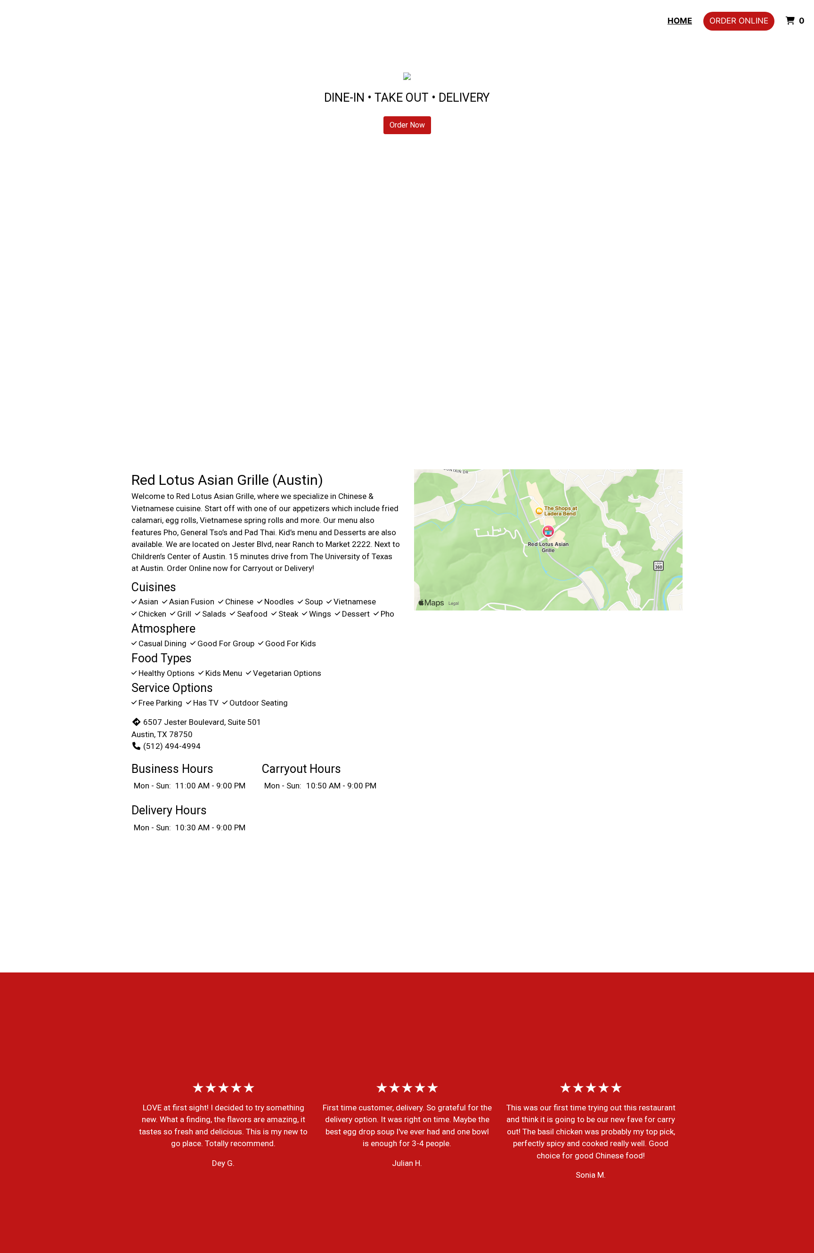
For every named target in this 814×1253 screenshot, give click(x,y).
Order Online (738, 20)
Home (679, 20)
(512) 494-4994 (172, 746)
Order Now (407, 124)
